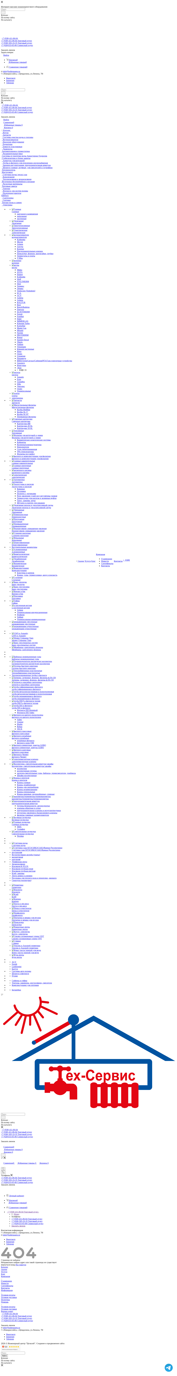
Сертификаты (7, 1286)
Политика (5, 1300)
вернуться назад (8, 1265)
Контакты (5, 1288)
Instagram (10, 80)
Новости (5, 1283)
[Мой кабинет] (2, 1144)
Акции (4, 1269)
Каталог (4, 1267)
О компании (6, 1281)
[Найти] (3, 12)
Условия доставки (9, 1297)
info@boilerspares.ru (11, 71)
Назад (16, 1214)
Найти (4, 1356)
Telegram (10, 83)
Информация (7, 1290)
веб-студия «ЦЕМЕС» (74, 1343)
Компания (5, 1276)
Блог (3, 1274)
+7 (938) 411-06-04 (10, 38)
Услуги (4, 1272)
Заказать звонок (18, 1226)
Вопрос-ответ (7, 1311)
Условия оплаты (8, 1295)
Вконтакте (10, 78)
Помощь (4, 1302)
